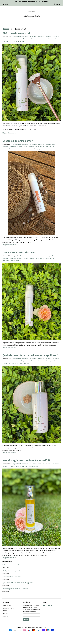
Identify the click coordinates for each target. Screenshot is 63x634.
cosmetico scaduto (15, 39)
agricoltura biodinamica (20, 36)
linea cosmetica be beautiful (45, 146)
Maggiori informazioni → (10, 133)
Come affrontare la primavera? (19, 252)
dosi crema (13, 361)
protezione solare (20, 149)
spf (47, 149)
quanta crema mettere (11, 363)
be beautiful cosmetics (37, 36)
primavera (5, 260)
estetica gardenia (40, 39)
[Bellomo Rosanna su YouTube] (49, 606)
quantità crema (24, 363)
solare (29, 149)
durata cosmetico (28, 39)
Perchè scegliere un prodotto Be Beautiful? (26, 460)
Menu (6, 4)
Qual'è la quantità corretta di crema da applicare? (30, 355)
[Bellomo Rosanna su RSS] (52, 606)
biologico (48, 36)
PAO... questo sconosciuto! (17, 33)
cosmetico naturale (16, 146)
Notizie (5, 28)
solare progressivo (38, 149)
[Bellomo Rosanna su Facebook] (44, 606)
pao (11, 41)
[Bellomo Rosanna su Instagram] (46, 606)
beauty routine (50, 144)
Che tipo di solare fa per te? (17, 141)
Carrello (58, 4)
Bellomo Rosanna (30, 627)
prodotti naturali (19, 41)
